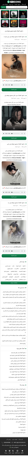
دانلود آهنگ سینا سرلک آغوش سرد (18, 372)
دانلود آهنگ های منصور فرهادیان (14, 31)
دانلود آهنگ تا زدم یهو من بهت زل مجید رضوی (15, 411)
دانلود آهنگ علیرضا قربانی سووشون (17, 369)
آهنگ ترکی (5, 4)
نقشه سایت (14, 439)
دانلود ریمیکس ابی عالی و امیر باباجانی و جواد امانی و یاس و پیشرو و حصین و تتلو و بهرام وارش (14, 318)
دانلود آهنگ (17, 4)
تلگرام (22, 453)
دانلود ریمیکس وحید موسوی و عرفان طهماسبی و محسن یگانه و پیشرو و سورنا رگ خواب (15, 323)
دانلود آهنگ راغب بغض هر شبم (18, 353)
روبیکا (6, 453)
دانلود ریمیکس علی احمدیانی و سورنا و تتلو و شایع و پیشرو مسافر (14, 342)
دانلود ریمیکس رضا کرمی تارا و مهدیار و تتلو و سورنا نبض (14, 298)
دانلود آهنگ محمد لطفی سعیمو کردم (17, 377)
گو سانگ (14, 1)
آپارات (9, 453)
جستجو (3, 7)
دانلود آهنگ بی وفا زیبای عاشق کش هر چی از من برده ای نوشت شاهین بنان (14, 420)
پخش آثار (8, 439)
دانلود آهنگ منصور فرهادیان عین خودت (14, 37)
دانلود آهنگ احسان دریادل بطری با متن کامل (16, 400)
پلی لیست (11, 4)
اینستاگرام (17, 453)
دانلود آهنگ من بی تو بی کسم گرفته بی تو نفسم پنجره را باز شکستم (15, 407)
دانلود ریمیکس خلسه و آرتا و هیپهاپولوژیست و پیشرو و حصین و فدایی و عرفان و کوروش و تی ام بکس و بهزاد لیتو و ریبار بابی (14, 310)
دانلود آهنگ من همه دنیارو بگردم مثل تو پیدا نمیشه (14, 389)
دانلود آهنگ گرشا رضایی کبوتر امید (18, 355)
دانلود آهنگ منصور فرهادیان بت (16, 203)
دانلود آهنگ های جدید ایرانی (19, 433)
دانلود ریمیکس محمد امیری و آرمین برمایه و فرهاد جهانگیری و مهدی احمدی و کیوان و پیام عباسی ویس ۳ (14, 330)
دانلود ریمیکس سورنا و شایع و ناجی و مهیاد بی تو (14, 294)
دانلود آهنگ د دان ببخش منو (19, 392)
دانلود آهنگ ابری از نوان (20, 403)
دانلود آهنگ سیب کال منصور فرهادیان (15, 95)
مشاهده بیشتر (14, 283)
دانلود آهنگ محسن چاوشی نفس (18, 361)
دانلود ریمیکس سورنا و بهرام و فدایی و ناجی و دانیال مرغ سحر (14, 337)
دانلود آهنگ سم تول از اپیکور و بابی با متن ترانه (15, 397)
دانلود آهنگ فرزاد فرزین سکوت (18, 374)
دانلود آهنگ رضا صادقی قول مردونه (17, 366)
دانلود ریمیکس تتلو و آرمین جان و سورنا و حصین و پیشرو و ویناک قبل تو (14, 304)
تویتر (13, 453)
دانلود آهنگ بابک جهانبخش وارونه (18, 358)
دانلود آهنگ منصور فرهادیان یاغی (16, 144)
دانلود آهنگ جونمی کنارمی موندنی (18, 394)
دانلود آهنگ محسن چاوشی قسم (18, 363)
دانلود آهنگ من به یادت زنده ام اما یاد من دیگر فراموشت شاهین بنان (15, 415)
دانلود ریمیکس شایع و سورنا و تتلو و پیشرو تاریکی (14, 292)
